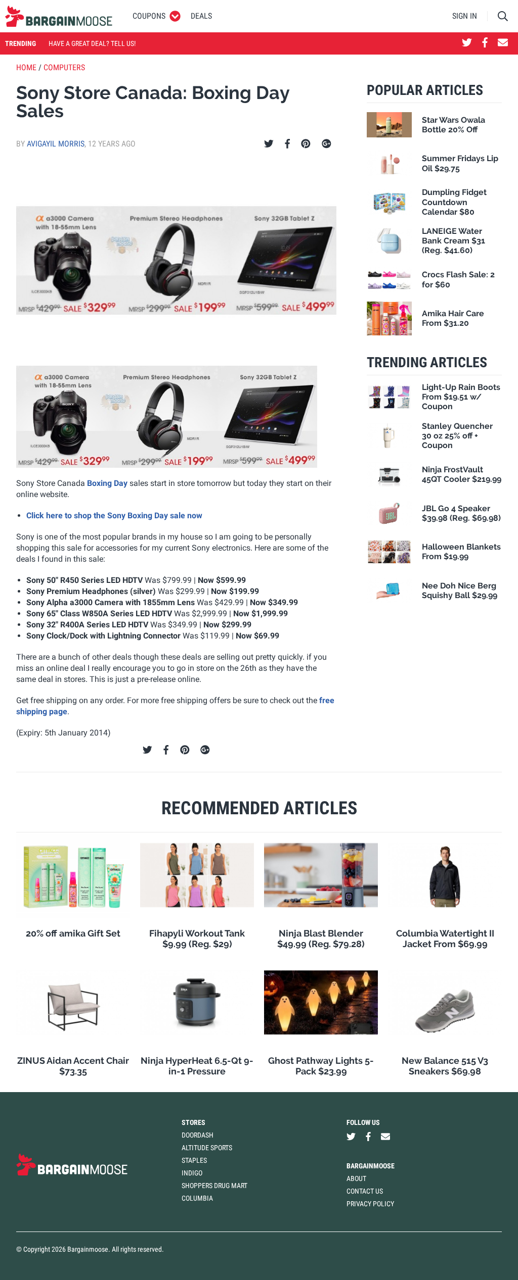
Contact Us (365, 1191)
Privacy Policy (370, 1204)
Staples (194, 1160)
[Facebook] (287, 144)
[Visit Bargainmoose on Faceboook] (485, 43)
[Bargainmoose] (58, 16)
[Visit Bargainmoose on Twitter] (467, 43)
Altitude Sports (207, 1148)
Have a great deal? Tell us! (92, 43)
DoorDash (197, 1135)
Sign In (464, 16)
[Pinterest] (305, 144)
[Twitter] (268, 144)
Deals (201, 16)
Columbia (197, 1198)
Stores (193, 1122)
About (356, 1178)
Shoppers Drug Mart (214, 1185)
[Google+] (326, 144)
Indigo (192, 1173)
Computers (64, 67)
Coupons (149, 16)
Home (26, 67)
